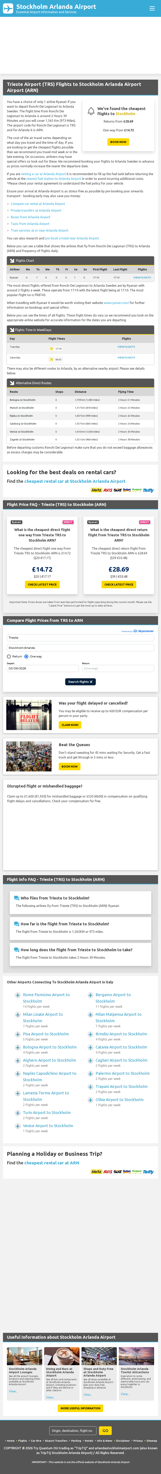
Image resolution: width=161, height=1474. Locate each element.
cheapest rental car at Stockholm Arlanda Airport (74, 481)
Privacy (138, 1440)
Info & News (104, 1440)
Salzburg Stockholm (23, 423)
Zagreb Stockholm (22, 439)
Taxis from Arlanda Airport (30, 224)
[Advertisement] (80, 46)
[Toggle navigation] (152, 8)
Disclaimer (123, 1440)
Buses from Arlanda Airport (30, 217)
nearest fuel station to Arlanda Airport (53, 178)
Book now (118, 142)
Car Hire (36, 1440)
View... (13, 1391)
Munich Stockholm (22, 407)
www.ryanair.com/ (116, 303)
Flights (22, 1440)
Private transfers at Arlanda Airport (36, 210)
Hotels (89, 1440)
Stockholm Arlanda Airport (56, 8)
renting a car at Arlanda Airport (43, 174)
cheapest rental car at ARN (51, 1162)
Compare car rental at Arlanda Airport (38, 204)
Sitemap (151, 1440)
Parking (76, 1440)
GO (105, 1430)
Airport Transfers (56, 1440)
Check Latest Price (42, 584)
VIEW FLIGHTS (142, 277)
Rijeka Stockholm (21, 415)
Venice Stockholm (21, 431)
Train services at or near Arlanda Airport (39, 230)
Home (11, 1440)
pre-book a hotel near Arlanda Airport (72, 238)
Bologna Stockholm (23, 399)
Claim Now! (70, 725)
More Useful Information (80, 1408)
